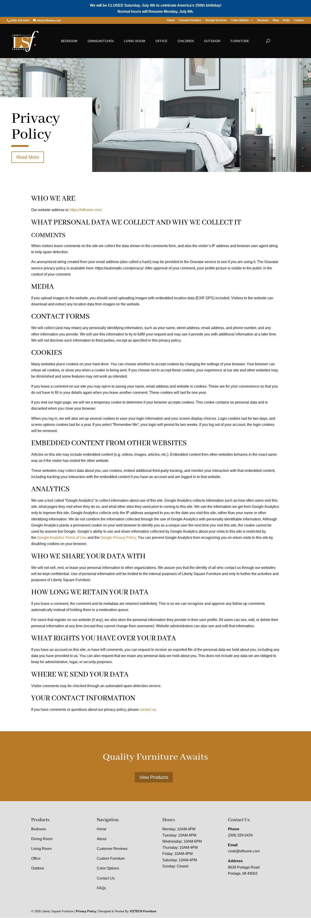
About (171, 20)
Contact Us (106, 878)
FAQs (286, 20)
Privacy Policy (86, 911)
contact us (148, 709)
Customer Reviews (112, 849)
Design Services (216, 20)
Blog (276, 20)
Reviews (263, 20)
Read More (27, 157)
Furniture (240, 41)
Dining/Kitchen (101, 41)
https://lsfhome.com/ (86, 210)
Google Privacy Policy (118, 538)
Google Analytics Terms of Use (62, 538)
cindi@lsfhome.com (244, 851)
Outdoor (212, 41)
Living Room (134, 41)
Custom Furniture (190, 20)
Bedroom (69, 41)
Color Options (240, 20)
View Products (153, 777)
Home (102, 829)
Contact (299, 20)
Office (161, 41)
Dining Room (42, 839)
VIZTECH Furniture (143, 911)
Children (186, 41)
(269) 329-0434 (240, 835)
